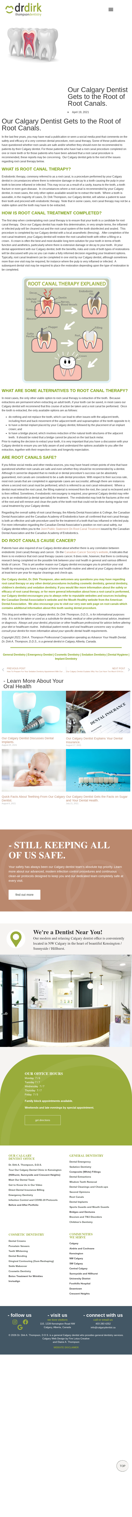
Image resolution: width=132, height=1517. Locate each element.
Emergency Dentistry (21, 1195)
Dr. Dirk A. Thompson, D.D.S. (25, 1164)
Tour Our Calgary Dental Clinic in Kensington (35, 1170)
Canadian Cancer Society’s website (86, 552)
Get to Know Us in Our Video (25, 1185)
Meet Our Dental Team (21, 1179)
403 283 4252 (103, 1323)
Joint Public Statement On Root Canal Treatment (71, 528)
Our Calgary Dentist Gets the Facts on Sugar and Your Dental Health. (97, 798)
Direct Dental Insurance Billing (26, 1190)
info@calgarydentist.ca (103, 1327)
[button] (111, 9)
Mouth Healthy (77, 599)
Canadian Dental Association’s (26, 599)
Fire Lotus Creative (79, 1338)
